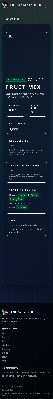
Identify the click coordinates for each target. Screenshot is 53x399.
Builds (5, 352)
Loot (4, 341)
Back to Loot (10, 18)
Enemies (6, 337)
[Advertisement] (26, 254)
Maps (4, 360)
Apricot (34, 195)
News (4, 356)
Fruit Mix (22, 207)
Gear (4, 333)
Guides (5, 345)
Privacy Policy (7, 390)
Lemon (22, 195)
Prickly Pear (16, 199)
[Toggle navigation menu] (48, 5)
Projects (6, 349)
